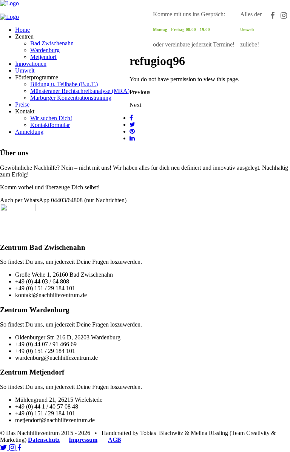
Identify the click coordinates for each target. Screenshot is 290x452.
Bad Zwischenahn (52, 43)
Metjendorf (43, 57)
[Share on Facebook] (131, 118)
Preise (22, 104)
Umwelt (24, 70)
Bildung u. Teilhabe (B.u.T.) (64, 84)
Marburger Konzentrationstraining (70, 97)
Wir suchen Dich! (51, 118)
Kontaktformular (50, 125)
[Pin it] (132, 131)
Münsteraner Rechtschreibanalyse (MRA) (80, 91)
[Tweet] (132, 124)
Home (22, 29)
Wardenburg (45, 50)
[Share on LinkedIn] (132, 138)
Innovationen (30, 63)
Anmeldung (29, 131)
